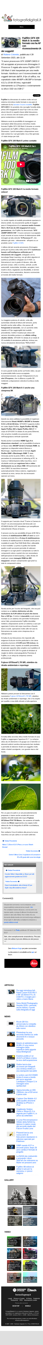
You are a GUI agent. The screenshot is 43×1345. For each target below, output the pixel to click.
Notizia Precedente (10, 841)
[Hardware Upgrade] (19, 1292)
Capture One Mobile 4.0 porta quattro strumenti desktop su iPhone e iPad (26, 1102)
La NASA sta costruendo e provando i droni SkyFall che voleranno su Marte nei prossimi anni (27, 1159)
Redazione (14, 1300)
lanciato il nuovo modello (22, 104)
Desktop (15, 1306)
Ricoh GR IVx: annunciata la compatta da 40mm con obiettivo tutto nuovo (26, 1025)
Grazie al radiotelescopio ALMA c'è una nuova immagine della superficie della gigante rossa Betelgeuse (27, 1047)
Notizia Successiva (32, 851)
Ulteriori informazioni (32, 1315)
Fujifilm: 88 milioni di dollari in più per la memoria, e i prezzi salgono (25, 1170)
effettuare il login (16, 948)
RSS (21, 1300)
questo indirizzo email (11, 922)
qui (33, 952)
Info (31, 907)
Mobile (28, 1306)
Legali (10, 1298)
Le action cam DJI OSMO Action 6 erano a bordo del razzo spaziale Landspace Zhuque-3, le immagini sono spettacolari (27, 1080)
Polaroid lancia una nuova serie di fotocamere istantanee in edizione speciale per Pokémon (26, 1137)
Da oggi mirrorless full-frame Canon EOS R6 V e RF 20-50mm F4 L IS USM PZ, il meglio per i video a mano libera (26, 994)
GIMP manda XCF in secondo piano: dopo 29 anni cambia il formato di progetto (26, 1148)
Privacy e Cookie (19, 1298)
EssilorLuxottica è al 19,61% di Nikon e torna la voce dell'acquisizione (26, 1058)
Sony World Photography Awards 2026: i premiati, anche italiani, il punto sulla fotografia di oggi (27, 1006)
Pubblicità (36, 1298)
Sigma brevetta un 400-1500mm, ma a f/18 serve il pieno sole (27, 1092)
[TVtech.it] (31, 1292)
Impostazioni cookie (30, 1300)
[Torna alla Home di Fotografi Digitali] (21, 21)
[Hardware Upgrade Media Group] (23, 1296)
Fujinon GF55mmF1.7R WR (20, 696)
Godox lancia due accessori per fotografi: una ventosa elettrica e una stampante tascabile (26, 1067)
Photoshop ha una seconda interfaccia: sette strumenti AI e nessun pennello (27, 1035)
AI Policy (29, 1298)
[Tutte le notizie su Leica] (22, 967)
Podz (17, 930)
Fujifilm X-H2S (18, 243)
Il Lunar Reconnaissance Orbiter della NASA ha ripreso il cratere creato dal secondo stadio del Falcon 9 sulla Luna (27, 1124)
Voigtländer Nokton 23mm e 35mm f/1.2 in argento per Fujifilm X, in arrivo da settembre (26, 1112)
